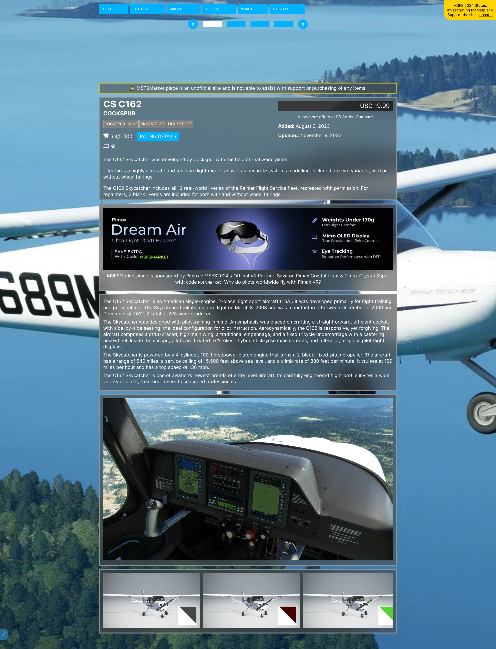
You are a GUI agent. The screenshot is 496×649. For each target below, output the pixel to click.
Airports (213, 9)
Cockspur (119, 113)
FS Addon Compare (354, 116)
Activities (281, 9)
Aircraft (177, 9)
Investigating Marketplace (470, 10)
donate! (486, 14)
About (107, 9)
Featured (141, 9)
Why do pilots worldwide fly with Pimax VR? (272, 282)
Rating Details (158, 136)
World (246, 9)
